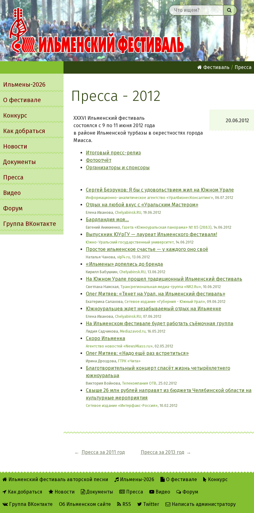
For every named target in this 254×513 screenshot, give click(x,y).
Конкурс (15, 115)
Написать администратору (203, 504)
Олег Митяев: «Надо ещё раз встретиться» (137, 353)
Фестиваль (216, 67)
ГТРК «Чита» (129, 361)
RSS (126, 504)
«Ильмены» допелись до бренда (124, 264)
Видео (12, 192)
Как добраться (24, 131)
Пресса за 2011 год (103, 452)
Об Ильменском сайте (85, 504)
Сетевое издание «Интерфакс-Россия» (122, 405)
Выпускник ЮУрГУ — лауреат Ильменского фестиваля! (151, 234)
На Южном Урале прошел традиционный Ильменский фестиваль (164, 279)
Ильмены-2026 (24, 84)
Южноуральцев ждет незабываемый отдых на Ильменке (153, 309)
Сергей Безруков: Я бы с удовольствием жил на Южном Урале (160, 190)
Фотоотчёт (98, 160)
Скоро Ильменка (105, 338)
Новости (15, 146)
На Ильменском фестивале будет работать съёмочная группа (159, 323)
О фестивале (22, 100)
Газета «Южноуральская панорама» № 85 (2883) (167, 227)
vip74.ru (123, 257)
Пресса (13, 177)
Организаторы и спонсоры (118, 167)
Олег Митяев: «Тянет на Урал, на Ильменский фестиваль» (155, 294)
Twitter (150, 504)
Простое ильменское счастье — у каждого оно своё (147, 249)
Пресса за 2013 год (162, 452)
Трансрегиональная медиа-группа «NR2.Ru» (160, 286)
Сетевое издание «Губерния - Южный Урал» (165, 301)
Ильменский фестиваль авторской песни (96, 30)
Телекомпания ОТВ (139, 383)
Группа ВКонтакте (29, 223)
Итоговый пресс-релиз (113, 153)
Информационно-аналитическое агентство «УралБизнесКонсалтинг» (149, 197)
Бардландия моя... (107, 219)
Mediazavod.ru (133, 331)
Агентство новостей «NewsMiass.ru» (119, 346)
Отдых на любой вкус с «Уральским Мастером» (142, 205)
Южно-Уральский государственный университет (130, 242)
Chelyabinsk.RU (128, 212)
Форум (13, 208)
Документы (19, 162)
